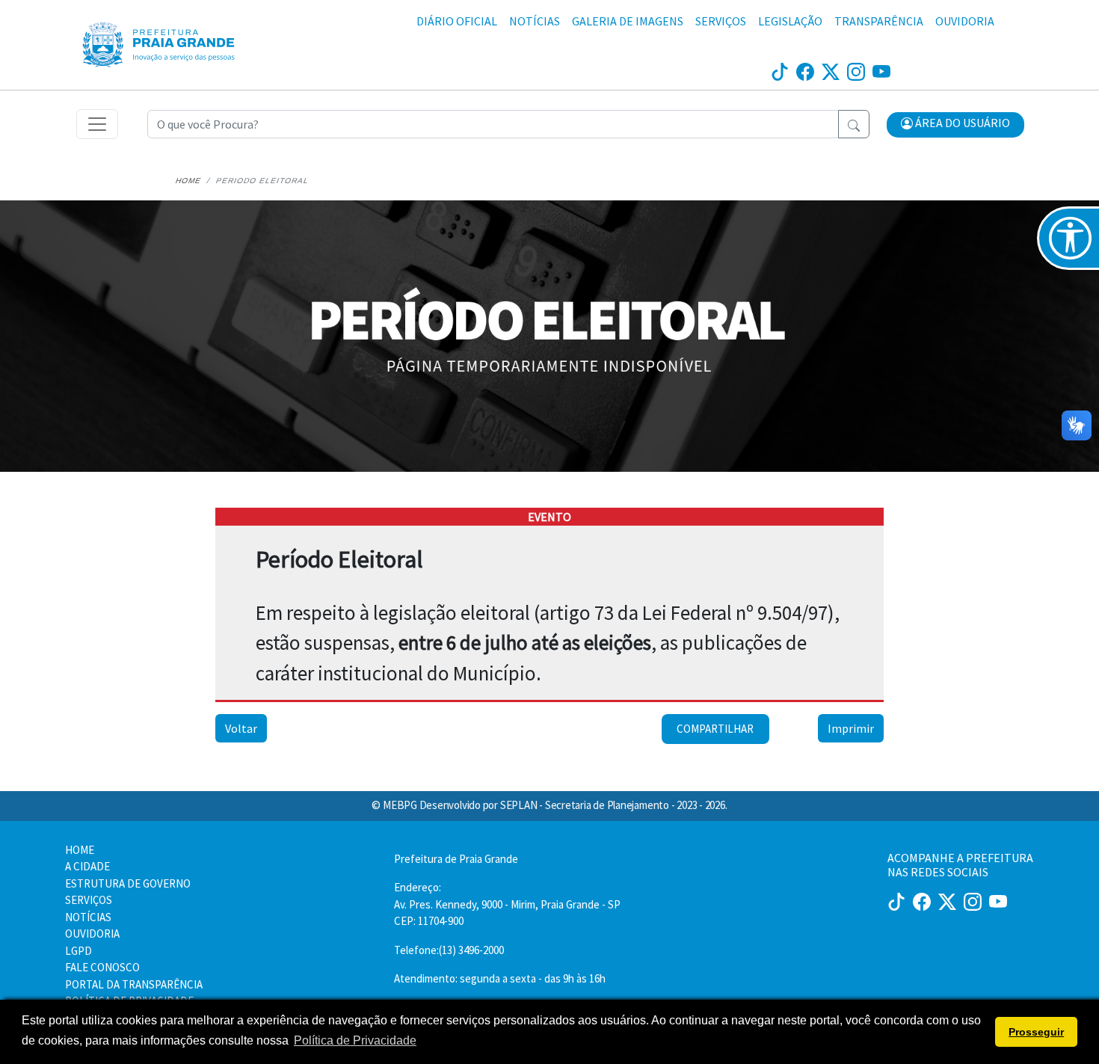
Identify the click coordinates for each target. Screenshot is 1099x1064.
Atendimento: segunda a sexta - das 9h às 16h (500, 978)
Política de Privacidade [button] (355, 1040)
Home (188, 180)
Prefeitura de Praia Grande (456, 859)
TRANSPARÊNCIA (878, 20)
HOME (79, 850)
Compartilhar (715, 729)
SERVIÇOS (720, 20)
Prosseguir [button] (1036, 1032)
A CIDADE (87, 866)
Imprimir (851, 728)
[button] (955, 125)
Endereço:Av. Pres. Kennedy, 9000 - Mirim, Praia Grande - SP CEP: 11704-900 (507, 904)
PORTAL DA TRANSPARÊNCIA (134, 984)
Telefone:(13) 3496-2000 (449, 950)
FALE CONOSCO (102, 967)
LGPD (78, 951)
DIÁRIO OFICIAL (456, 20)
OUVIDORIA (964, 20)
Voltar (241, 728)
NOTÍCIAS (534, 20)
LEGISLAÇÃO (790, 20)
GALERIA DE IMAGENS (627, 20)
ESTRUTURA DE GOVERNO (128, 883)
